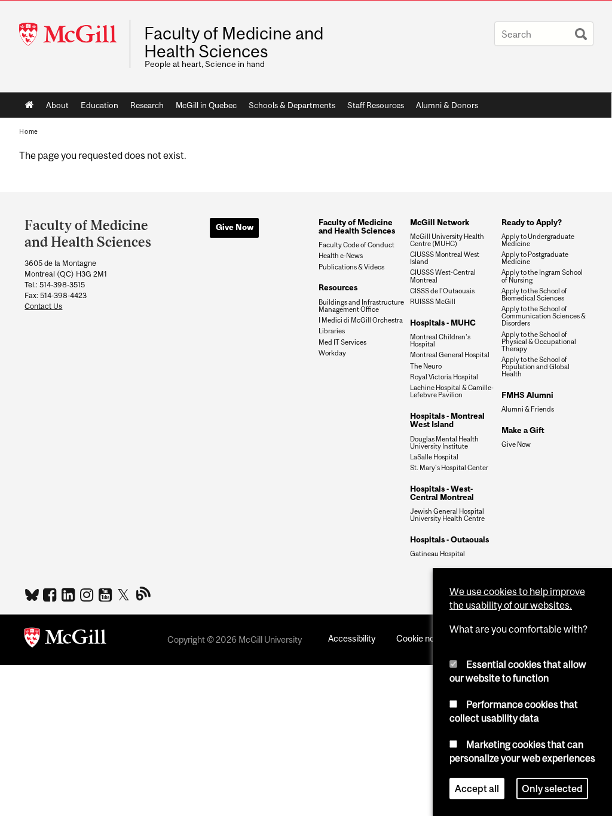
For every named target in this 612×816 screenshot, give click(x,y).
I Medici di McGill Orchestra (361, 320)
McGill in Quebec (206, 105)
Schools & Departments (292, 105)
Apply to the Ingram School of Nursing (542, 276)
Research (147, 105)
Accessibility (351, 638)
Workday (332, 353)
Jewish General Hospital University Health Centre (447, 515)
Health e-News (341, 255)
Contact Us (43, 306)
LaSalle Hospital (434, 457)
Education (99, 105)
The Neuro (426, 366)
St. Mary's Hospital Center (449, 467)
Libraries (332, 331)
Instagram (88, 594)
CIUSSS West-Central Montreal (443, 276)
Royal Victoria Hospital (444, 377)
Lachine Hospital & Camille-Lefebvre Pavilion (452, 391)
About (57, 105)
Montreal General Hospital (449, 354)
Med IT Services (342, 342)
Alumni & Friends (527, 409)
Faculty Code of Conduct (356, 245)
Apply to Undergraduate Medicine (537, 240)
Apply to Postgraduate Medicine (534, 258)
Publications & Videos (351, 267)
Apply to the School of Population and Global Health (535, 367)
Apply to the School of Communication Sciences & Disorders (543, 316)
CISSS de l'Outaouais (442, 291)
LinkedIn (70, 594)
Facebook (51, 594)
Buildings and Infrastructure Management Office (361, 306)
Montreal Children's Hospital (440, 340)
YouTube (107, 594)
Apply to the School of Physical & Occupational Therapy (538, 341)
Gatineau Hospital (437, 553)
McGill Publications (144, 593)
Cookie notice (422, 638)
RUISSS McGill (432, 301)
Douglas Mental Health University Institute (444, 442)
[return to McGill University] (65, 640)
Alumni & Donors (447, 105)
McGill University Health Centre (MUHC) (447, 240)
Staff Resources (375, 105)
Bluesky (33, 594)
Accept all (477, 788)
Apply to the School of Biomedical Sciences (534, 294)
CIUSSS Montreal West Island (444, 258)
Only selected (552, 788)
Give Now (234, 227)
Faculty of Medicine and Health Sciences (233, 42)
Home (29, 105)
